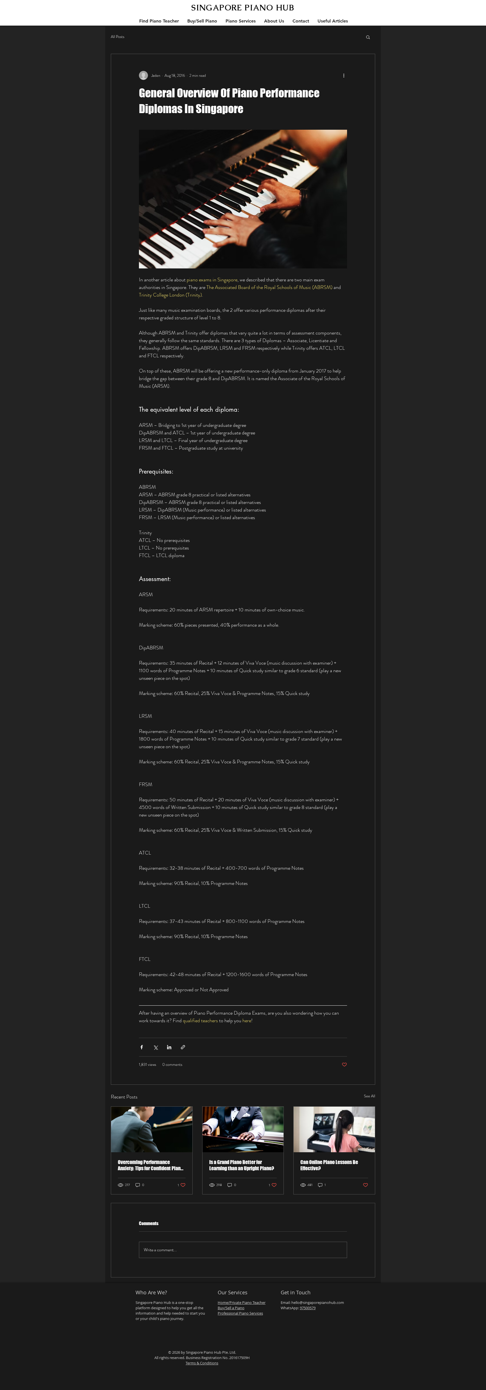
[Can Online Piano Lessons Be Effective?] (334, 1129)
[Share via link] (183, 1047)
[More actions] (343, 75)
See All (369, 1096)
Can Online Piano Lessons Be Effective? (329, 1165)
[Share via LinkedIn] (169, 1047)
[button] (368, 37)
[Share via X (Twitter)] (155, 1047)
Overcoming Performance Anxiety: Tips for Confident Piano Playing (150, 1165)
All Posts (117, 36)
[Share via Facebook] (141, 1047)
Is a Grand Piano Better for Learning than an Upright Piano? (241, 1165)
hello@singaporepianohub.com (317, 1302)
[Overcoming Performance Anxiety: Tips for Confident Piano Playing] (151, 1129)
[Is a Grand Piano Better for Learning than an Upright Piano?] (243, 1129)
